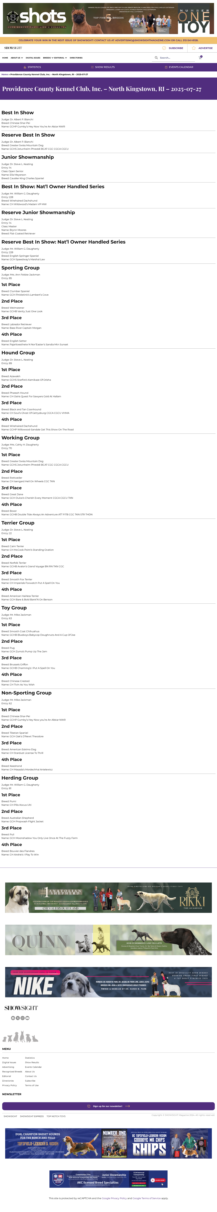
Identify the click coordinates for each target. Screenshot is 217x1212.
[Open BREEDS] (53, 58)
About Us (30, 1071)
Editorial (6, 1076)
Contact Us (31, 1076)
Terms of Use (32, 1085)
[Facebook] (13, 1018)
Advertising (8, 1067)
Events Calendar (33, 1067)
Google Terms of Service (147, 1198)
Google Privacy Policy (114, 1198)
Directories (8, 1080)
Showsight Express (32, 1116)
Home (4, 74)
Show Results (32, 1062)
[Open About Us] (22, 58)
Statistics (30, 1058)
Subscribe (30, 1080)
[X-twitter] (18, 1018)
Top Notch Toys (56, 1116)
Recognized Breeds (12, 1071)
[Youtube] (27, 1018)
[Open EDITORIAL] (66, 58)
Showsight (10, 1116)
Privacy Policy (9, 1085)
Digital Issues (9, 1062)
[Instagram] (23, 1018)
